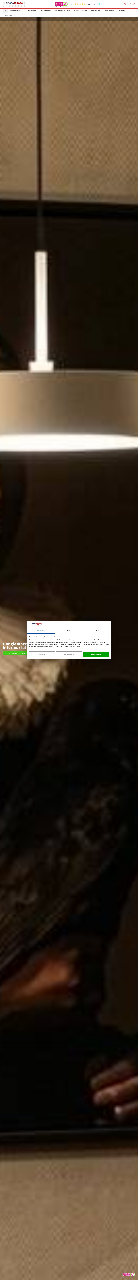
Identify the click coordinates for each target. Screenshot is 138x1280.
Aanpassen (68, 654)
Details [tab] (69, 631)
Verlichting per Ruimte (62, 11)
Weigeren (42, 654)
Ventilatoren (95, 11)
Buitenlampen (31, 11)
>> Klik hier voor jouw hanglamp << (19, 653)
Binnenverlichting (16, 11)
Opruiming (121, 11)
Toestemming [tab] (40, 631)
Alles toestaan (96, 654)
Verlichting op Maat (80, 11)
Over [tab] (97, 631)
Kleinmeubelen (109, 11)
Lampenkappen (45, 11)
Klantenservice (10, 15)
